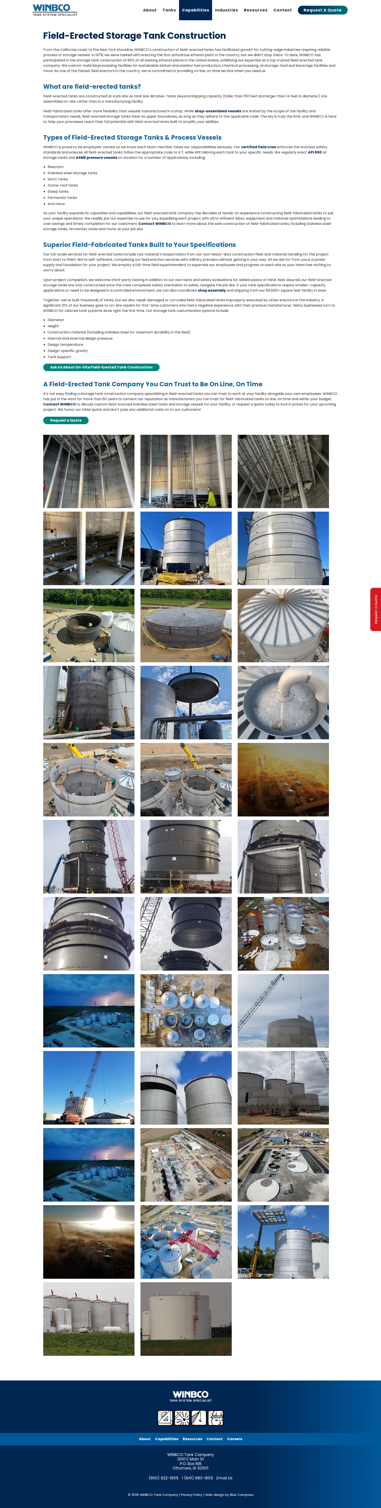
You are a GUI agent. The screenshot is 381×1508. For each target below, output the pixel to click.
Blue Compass (241, 1495)
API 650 (315, 152)
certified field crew (258, 147)
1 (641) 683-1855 (197, 1478)
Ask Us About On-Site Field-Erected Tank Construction (101, 367)
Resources (192, 1438)
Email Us (225, 1478)
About (145, 1438)
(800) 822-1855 (164, 1478)
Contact (215, 1438)
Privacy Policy (191, 1495)
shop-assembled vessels (218, 111)
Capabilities (166, 1438)
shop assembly (212, 290)
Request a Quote (66, 420)
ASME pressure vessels (96, 157)
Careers (234, 1438)
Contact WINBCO (154, 223)
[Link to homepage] (55, 10)
